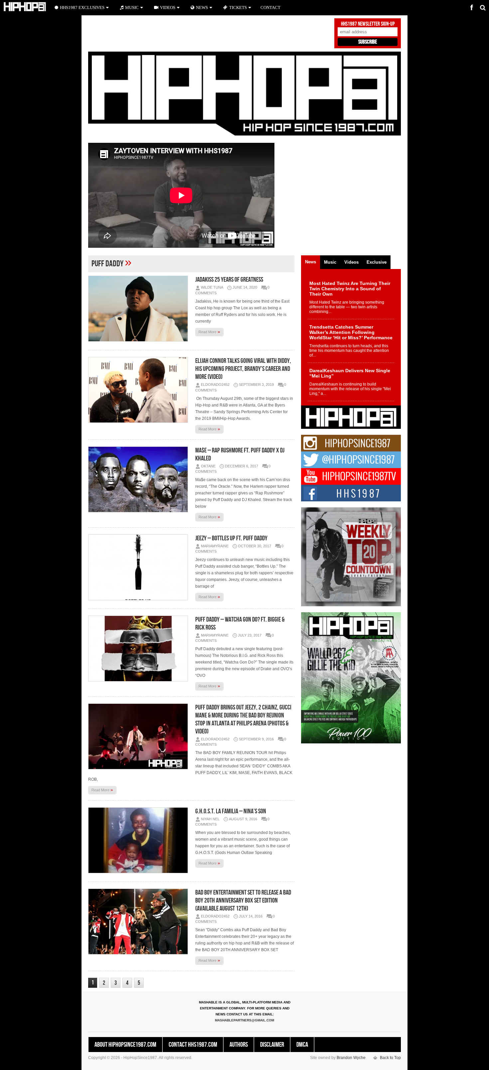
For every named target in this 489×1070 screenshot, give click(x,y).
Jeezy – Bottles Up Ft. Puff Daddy (231, 538)
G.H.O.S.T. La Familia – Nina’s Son (230, 811)
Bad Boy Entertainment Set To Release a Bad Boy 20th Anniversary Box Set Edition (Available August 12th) (243, 901)
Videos (167, 7)
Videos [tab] (351, 262)
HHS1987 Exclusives (82, 7)
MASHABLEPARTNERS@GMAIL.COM (244, 1020)
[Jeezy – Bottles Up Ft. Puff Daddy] (139, 567)
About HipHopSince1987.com (125, 1045)
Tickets (238, 7)
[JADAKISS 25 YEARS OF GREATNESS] (139, 309)
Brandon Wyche (351, 1057)
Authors (239, 1045)
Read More (209, 331)
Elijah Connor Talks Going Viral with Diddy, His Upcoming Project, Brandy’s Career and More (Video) (243, 369)
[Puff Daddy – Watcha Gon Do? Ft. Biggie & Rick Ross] (139, 648)
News (202, 7)
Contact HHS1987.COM (193, 1045)
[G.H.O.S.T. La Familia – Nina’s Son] (139, 840)
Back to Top (390, 1057)
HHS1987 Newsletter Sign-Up (368, 24)
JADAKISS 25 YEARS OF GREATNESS (229, 280)
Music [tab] (330, 262)
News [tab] (310, 261)
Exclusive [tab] (377, 262)
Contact (270, 7)
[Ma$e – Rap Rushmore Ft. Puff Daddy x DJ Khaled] (139, 479)
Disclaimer (272, 1045)
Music (132, 7)
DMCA (302, 1045)
